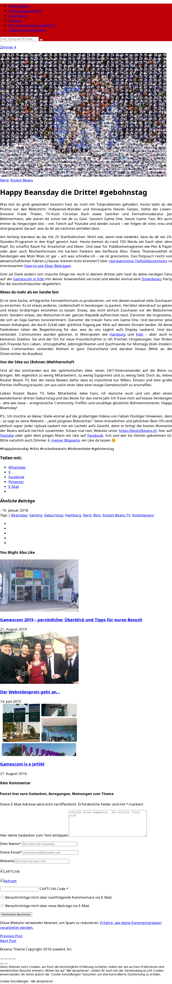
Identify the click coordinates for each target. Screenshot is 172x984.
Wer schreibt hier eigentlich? (32, 25)
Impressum (17, 15)
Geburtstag (53, 515)
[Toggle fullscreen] (10, 958)
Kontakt (15, 20)
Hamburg (117, 334)
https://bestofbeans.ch (138, 430)
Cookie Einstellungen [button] (14, 981)
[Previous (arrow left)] (1, 963)
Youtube (7, 435)
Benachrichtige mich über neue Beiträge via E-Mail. (47, 905)
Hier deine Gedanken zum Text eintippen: (34, 835)
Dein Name (10, 843)
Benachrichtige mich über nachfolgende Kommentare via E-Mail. (58, 897)
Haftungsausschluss (25, 10)
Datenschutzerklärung (27, 30)
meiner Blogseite (65, 440)
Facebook (95, 435)
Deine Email (11, 852)
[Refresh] (8, 880)
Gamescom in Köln (28, 278)
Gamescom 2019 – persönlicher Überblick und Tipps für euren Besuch (71, 620)
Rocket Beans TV (116, 515)
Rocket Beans (21, 180)
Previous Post (11, 935)
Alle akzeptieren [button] (42, 981)
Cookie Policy (19, 6)
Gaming (35, 515)
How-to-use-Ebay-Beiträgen (47, 265)
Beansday (19, 515)
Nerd (4, 180)
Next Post (8, 940)
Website (7, 860)
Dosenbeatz (152, 278)
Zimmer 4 (8, 47)
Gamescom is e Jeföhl (22, 764)
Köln (139, 334)
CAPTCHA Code (52, 888)
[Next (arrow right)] (6, 963)
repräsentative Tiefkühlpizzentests (138, 260)
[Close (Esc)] (1, 958)
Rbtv (97, 515)
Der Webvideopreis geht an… (30, 692)
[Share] (6, 958)
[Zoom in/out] (14, 958)
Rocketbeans (143, 515)
